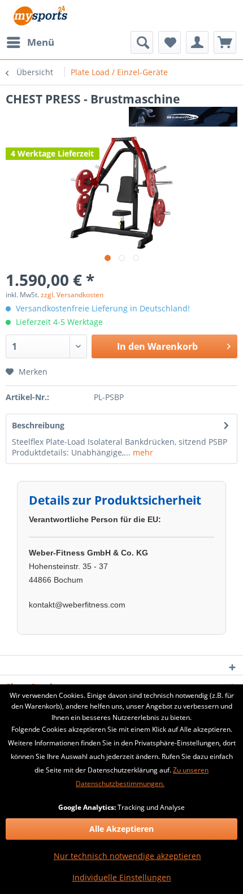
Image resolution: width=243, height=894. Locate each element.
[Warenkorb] (225, 42)
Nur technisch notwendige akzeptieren (127, 855)
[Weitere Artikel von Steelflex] (183, 117)
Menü (40, 42)
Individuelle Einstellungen (121, 877)
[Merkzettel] (169, 42)
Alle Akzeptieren (121, 828)
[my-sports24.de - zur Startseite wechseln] (39, 15)
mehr (142, 452)
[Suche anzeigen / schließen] (142, 42)
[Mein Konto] (197, 42)
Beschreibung (38, 425)
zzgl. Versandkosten (72, 295)
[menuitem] (30, 42)
